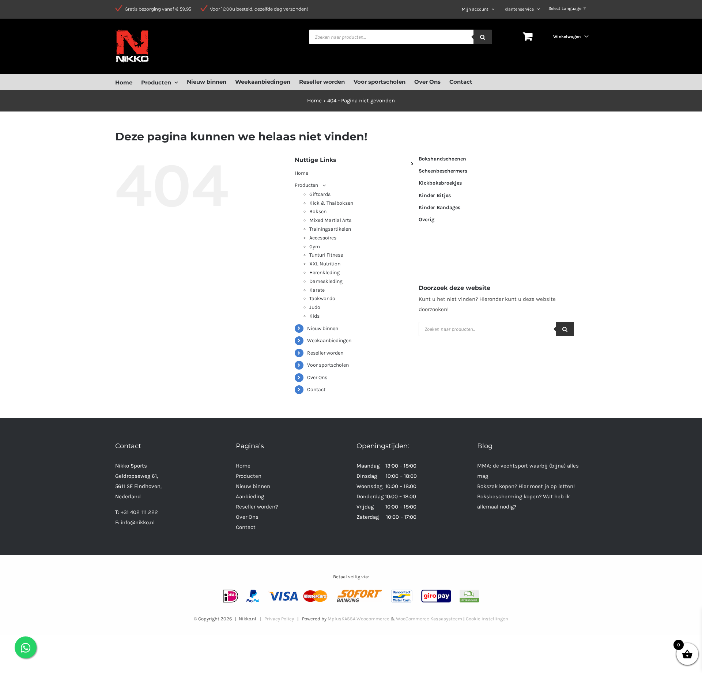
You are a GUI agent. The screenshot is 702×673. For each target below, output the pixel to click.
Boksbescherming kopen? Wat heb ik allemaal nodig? (523, 501)
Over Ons (317, 377)
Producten (248, 476)
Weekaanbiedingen (329, 340)
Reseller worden (325, 353)
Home (243, 465)
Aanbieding (250, 496)
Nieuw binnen (322, 328)
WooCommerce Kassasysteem (429, 618)
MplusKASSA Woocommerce (358, 618)
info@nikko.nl (138, 522)
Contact (316, 389)
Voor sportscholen (328, 365)
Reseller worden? (257, 506)
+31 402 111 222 (139, 512)
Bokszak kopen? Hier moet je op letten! (526, 486)
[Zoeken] (482, 37)
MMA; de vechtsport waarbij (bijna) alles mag (528, 470)
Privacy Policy (279, 618)
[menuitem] (128, 82)
